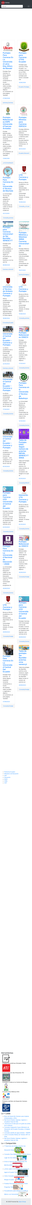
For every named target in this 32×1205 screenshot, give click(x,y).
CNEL (6, 781)
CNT (5, 783)
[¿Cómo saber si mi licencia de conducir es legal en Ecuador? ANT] (23, 1172)
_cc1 (4, 163)
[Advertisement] (16, 24)
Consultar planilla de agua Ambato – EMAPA (17, 1133)
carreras (5, 102)
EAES (26, 483)
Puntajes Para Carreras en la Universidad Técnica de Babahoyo (24, 390)
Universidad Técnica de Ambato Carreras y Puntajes (8, 291)
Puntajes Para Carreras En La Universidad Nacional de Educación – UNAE (8, 555)
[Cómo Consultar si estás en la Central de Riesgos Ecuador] (19, 1179)
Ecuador (21, 87)
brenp (7, 3)
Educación (27, 153)
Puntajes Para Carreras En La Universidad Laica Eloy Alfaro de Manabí (8, 60)
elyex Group (22, 1201)
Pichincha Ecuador (9, 772)
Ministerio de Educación (11, 773)
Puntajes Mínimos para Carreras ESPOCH (23, 121)
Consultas (8, 163)
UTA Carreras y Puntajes (23, 177)
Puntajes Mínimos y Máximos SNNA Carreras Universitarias (24, 239)
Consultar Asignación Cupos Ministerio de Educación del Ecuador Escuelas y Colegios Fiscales (17, 1129)
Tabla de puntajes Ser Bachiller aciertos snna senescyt (23, 657)
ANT (5, 775)
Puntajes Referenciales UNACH (24, 335)
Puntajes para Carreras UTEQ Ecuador (23, 57)
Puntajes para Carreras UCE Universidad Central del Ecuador (7, 500)
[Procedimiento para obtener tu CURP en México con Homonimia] (23, 1194)
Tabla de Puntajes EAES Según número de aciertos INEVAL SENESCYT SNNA (24, 449)
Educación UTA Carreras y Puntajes (23, 498)
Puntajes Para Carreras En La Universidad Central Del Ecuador (8, 664)
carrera (21, 274)
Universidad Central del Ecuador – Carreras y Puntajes (7, 339)
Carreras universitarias (9, 269)
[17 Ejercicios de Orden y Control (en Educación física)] (19, 1150)
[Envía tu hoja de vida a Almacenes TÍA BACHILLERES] (17, 1165)
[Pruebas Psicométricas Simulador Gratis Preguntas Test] (18, 1187)
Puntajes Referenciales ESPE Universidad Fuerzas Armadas (8, 123)
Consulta (5, 218)
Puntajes (26, 87)
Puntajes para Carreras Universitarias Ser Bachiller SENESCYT (8, 234)
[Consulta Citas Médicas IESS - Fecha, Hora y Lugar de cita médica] (22, 1157)
